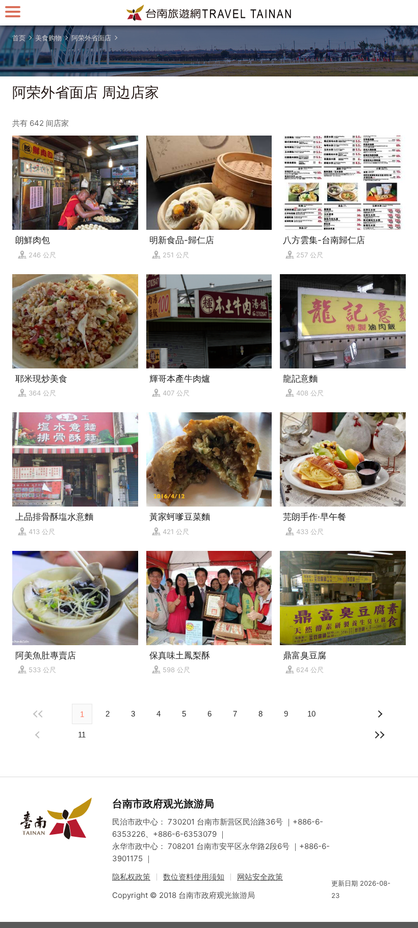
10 (311, 713)
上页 (379, 714)
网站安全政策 (260, 877)
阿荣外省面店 (91, 38)
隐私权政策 (131, 877)
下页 (39, 735)
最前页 (39, 714)
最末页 (379, 735)
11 (82, 734)
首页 (18, 38)
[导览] (12, 11)
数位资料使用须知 (193, 877)
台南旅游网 (209, 13)
